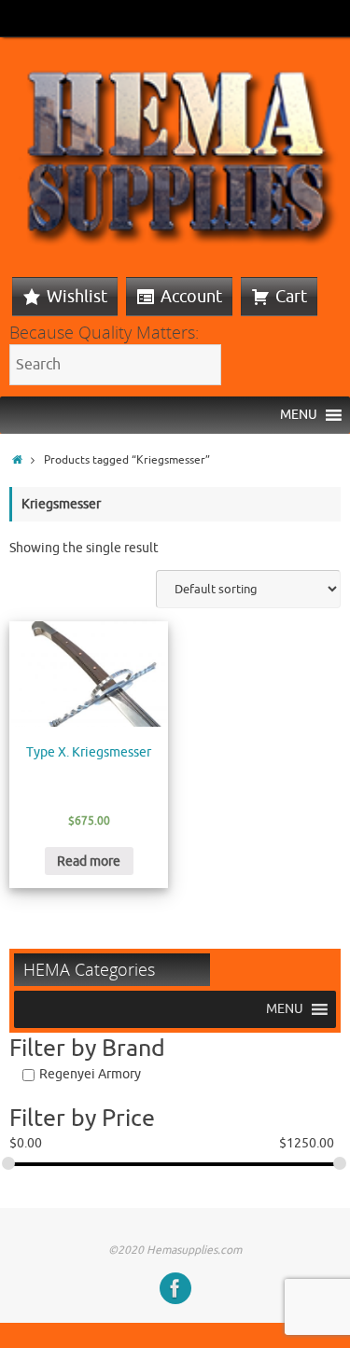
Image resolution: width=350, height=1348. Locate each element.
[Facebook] (175, 1288)
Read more (88, 861)
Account (191, 296)
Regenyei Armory (90, 1074)
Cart (291, 296)
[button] (298, 415)
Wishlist (77, 296)
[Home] (17, 459)
